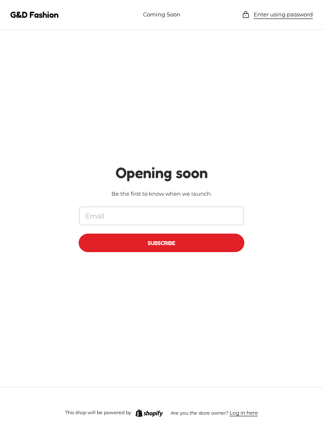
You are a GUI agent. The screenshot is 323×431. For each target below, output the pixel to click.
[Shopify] (149, 413)
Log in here (244, 413)
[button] (277, 14)
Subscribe (161, 242)
